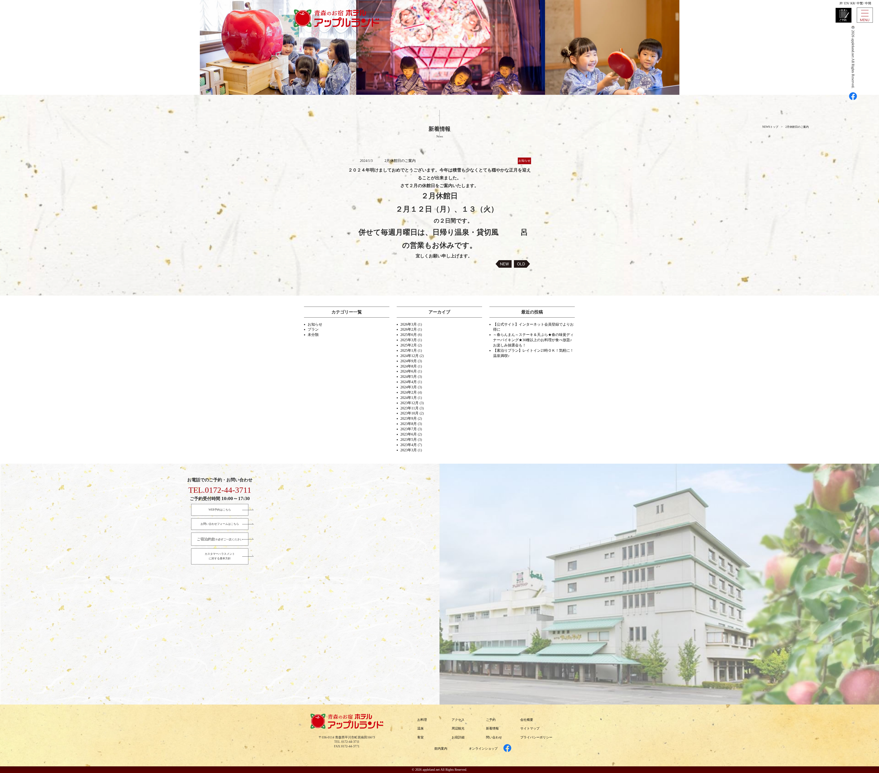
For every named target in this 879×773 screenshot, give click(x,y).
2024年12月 (409, 356)
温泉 (420, 728)
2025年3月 (408, 340)
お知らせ (315, 324)
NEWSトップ (770, 126)
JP (840, 3)
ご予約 (491, 719)
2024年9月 (408, 361)
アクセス (458, 719)
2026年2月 (408, 329)
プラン (313, 329)
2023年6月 (408, 434)
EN (846, 3)
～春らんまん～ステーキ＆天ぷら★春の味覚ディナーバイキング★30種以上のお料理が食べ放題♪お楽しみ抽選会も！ (533, 340)
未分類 (313, 335)
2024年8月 (408, 366)
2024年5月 (408, 376)
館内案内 (440, 748)
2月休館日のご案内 (797, 126)
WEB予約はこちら (220, 509)
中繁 (860, 3)
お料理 (422, 719)
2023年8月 (408, 424)
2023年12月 (409, 403)
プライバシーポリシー (536, 737)
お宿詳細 (458, 737)
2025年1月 (408, 350)
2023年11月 (409, 408)
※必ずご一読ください (220, 539)
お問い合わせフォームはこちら (220, 523)
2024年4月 (408, 382)
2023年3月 (408, 450)
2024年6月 (408, 371)
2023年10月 (409, 413)
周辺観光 (458, 728)
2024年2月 (408, 392)
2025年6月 (408, 335)
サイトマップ (530, 728)
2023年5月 (408, 439)
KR (852, 3)
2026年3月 (408, 324)
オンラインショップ (483, 748)
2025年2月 (408, 345)
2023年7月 (408, 429)
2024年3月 (408, 387)
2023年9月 (408, 418)
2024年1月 (408, 398)
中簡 (868, 3)
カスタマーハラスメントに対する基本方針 (220, 556)
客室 (420, 737)
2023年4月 (408, 445)
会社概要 (526, 719)
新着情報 (492, 728)
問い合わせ (494, 737)
